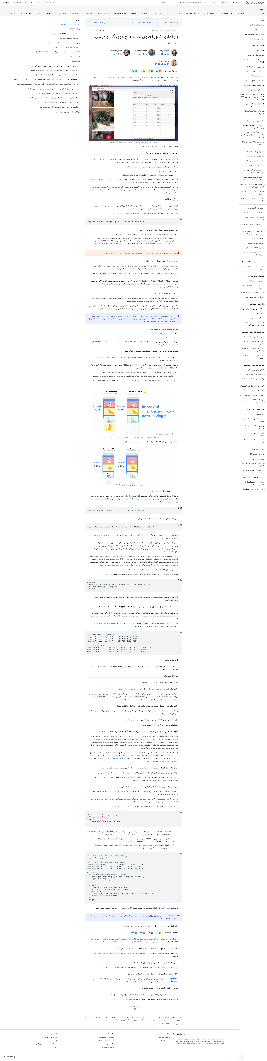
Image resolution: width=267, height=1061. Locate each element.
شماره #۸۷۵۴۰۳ (115, 967)
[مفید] (93, 30)
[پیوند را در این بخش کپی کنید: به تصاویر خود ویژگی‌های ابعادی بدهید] (146, 491)
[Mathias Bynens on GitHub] (117, 54)
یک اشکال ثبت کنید (129, 999)
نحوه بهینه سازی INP (120, 13)
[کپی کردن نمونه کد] (181, 219)
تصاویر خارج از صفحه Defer (141, 982)
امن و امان (39, 13)
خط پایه (214, 2)
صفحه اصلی (175, 30)
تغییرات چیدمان (106, 549)
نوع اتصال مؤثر (169, 337)
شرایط (234, 1056)
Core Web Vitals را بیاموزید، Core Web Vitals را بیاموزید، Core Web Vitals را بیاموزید (205, 13)
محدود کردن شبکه (109, 342)
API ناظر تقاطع (163, 171)
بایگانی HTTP (170, 159)
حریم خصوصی (227, 1056)
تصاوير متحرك (74, 13)
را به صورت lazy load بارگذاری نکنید (114, 253)
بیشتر (14, 13)
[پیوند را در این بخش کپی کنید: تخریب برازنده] (163, 660)
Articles (260, 9)
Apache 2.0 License (96, 1017)
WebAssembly (26, 13)
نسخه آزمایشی (135, 570)
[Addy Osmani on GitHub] (165, 54)
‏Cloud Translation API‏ (145, 23)
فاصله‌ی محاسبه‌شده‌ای (142, 234)
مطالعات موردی (161, 2)
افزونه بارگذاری (151, 916)
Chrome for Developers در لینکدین (46, 1044)
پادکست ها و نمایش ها (108, 1047)
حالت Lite (114, 694)
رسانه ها (49, 13)
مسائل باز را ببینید (166, 1040)
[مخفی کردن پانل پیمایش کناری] (242, 1057)
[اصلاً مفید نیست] (90, 30)
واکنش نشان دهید (88, 13)
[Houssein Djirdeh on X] (145, 54)
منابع (237, 2)
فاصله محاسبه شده (111, 736)
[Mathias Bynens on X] (120, 54)
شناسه (171, 13)
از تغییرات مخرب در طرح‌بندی (143, 499)
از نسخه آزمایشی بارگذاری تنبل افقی (110, 758)
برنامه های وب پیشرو (159, 13)
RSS (56, 1047)
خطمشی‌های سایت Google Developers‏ (161, 1020)
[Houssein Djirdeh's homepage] (140, 54)
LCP (126, 253)
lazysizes (168, 832)
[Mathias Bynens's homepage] (115, 54)
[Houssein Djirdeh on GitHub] (143, 54)
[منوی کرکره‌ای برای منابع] (233, 2)
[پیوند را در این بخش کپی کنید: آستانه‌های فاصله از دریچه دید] (153, 293)
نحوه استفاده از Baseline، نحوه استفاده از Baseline (193, 2)
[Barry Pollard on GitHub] (165, 64)
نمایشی (151, 80)
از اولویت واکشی (123, 273)
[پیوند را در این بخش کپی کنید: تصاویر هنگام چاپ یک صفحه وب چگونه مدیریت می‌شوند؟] (131, 962)
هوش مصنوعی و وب (258, 13)
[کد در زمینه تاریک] (178, 219)
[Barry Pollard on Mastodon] (162, 64)
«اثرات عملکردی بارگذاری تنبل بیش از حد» (108, 616)
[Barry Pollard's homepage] (156, 64)
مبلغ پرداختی (145, 13)
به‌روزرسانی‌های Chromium (106, 1040)
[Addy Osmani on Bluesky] (162, 54)
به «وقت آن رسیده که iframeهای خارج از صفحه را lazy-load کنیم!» (131, 942)
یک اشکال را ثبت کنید (165, 1037)
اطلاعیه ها (133, 13)
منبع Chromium (134, 342)
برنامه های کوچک (61, 13)
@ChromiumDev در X (50, 1037)
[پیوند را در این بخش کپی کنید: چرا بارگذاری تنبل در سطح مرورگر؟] (144, 153)
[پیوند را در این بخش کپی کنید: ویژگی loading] (160, 199)
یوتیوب (55, 1040)
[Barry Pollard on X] (168, 64)
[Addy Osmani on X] (168, 54)
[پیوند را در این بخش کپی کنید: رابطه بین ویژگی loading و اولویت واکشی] (142, 261)
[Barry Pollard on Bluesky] (159, 64)
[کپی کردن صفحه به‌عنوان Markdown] (169, 43)
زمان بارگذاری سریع (242, 13)
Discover (224, 2)
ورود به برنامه (6, 2)
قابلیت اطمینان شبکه (103, 13)
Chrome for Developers (106, 1037)
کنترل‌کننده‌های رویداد (161, 175)
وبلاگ (172, 2)
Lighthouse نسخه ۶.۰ (170, 979)
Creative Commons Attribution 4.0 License (132, 1017)
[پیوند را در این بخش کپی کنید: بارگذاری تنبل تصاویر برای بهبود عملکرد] (140, 988)
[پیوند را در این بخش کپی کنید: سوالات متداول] (162, 676)
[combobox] (45, 2)
